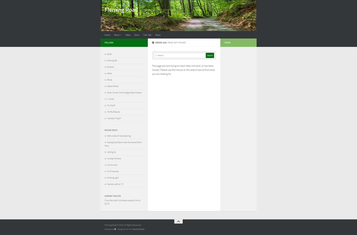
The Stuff (111, 105)
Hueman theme (138, 229)
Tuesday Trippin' (114, 118)
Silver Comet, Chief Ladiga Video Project (124, 92)
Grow (136, 35)
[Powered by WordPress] (115, 229)
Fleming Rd (112, 60)
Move (158, 35)
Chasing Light (113, 178)
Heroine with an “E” (115, 184)
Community (112, 165)
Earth (109, 54)
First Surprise (113, 171)
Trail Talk (147, 35)
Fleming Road (121, 9)
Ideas (128, 35)
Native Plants (113, 86)
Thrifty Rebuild (113, 112)
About (117, 35)
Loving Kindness (114, 158)
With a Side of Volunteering (119, 136)
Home (107, 35)
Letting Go (111, 152)
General (110, 67)
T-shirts (110, 99)
